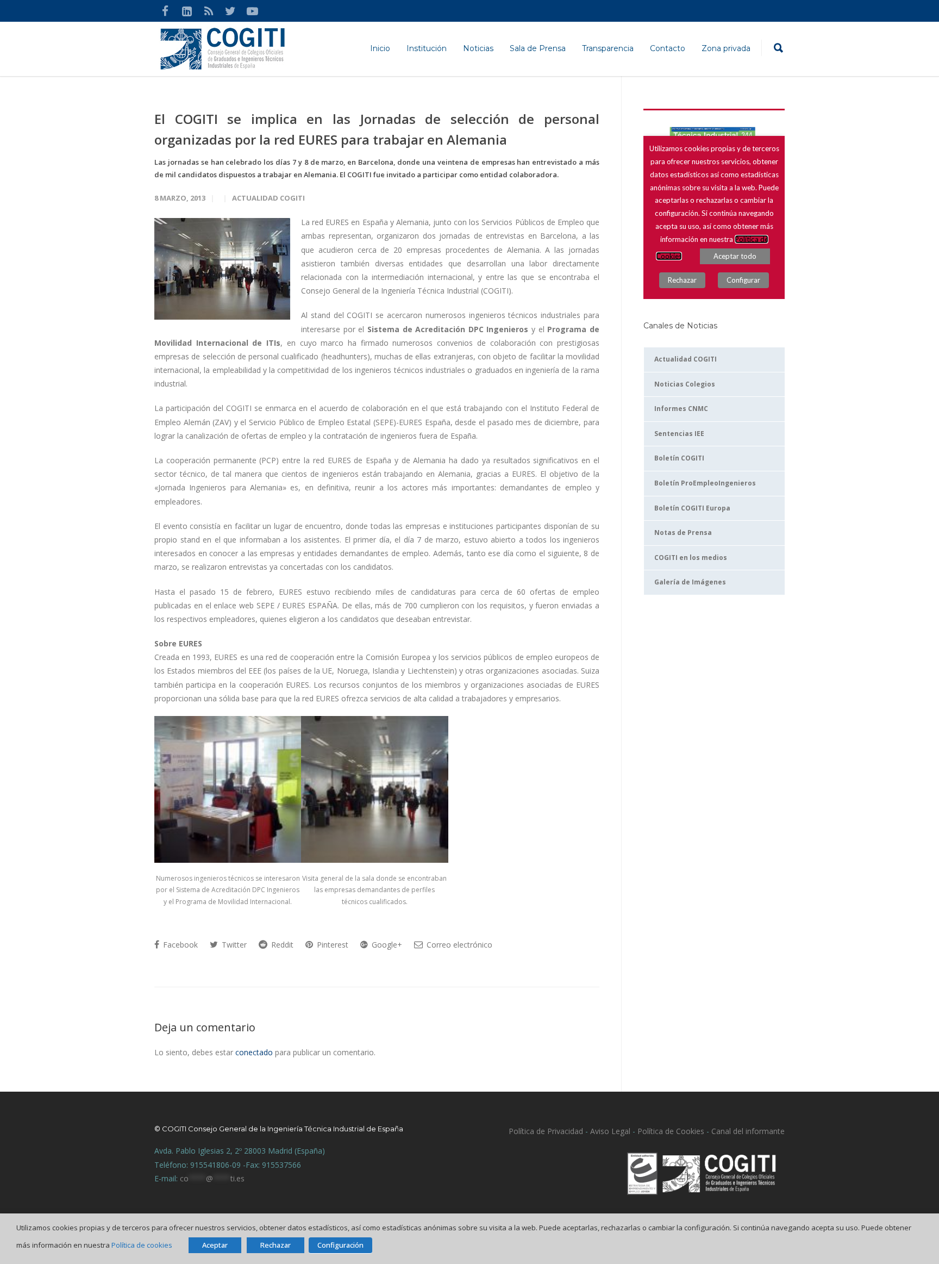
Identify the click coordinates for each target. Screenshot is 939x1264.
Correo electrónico (458, 944)
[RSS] (209, 11)
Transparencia (608, 48)
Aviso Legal (609, 1131)
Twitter (233, 944)
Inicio (380, 48)
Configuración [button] (340, 1245)
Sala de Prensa (538, 48)
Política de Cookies (670, 1131)
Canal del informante (748, 1131)
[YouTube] (252, 11)
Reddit (281, 944)
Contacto (667, 48)
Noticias (478, 48)
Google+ (386, 944)
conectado (254, 1052)
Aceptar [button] (215, 1245)
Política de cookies (141, 1245)
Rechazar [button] (275, 1245)
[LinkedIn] (187, 11)
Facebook (179, 944)
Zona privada (726, 48)
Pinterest (331, 944)
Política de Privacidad (546, 1131)
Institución (426, 48)
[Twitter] (230, 11)
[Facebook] (165, 11)
